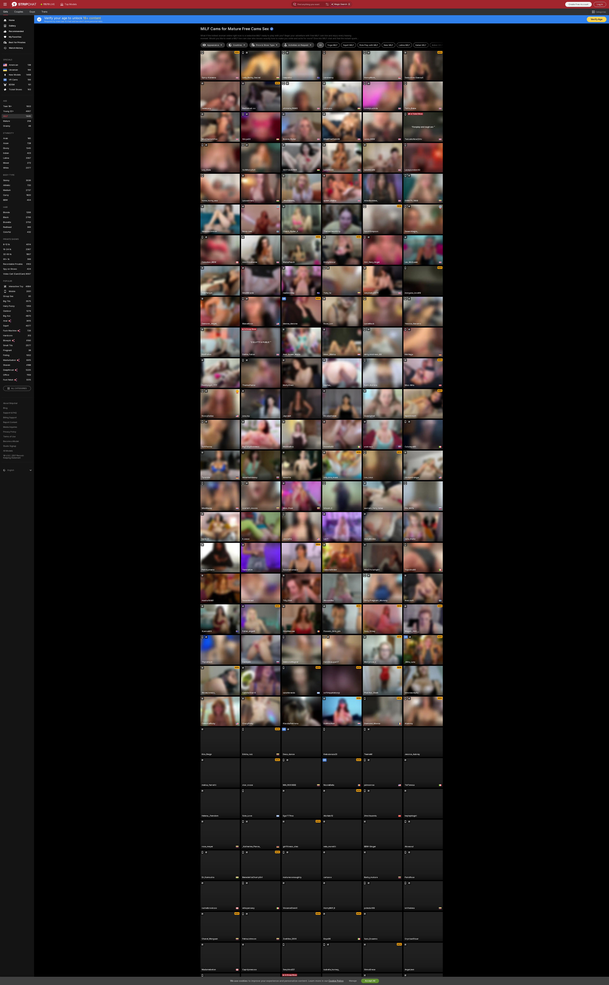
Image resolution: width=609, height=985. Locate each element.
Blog (5, 408)
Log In (600, 4)
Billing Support (10, 417)
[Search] (327, 4)
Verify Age (596, 19)
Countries (237, 45)
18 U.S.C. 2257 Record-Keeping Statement (13, 457)
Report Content (10, 422)
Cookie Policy (335, 981)
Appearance (213, 45)
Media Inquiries (10, 427)
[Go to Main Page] (24, 4)
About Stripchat (10, 403)
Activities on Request (298, 45)
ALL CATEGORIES (19, 388)
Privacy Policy (9, 432)
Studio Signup (9, 446)
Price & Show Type (265, 45)
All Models (8, 451)
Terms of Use (9, 437)
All (320, 45)
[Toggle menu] (5, 4)
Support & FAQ (10, 413)
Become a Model (11, 441)
